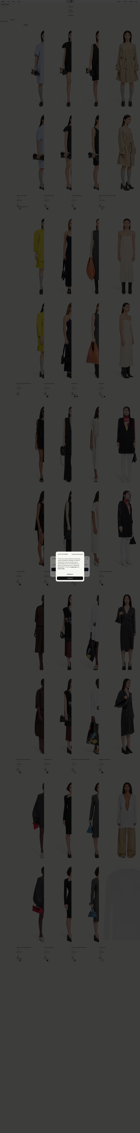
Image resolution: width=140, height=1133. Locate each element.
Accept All (70, 578)
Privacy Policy (61, 568)
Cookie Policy (74, 567)
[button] (77, 554)
